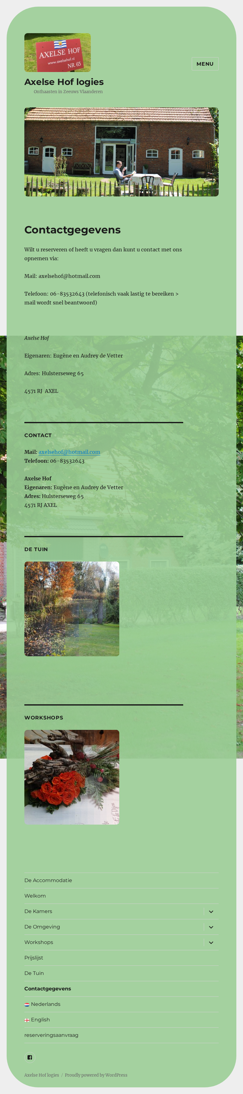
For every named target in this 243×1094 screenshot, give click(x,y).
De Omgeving (42, 927)
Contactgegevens (47, 989)
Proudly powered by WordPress (96, 1075)
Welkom (35, 896)
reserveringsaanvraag (51, 1035)
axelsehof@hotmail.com (69, 452)
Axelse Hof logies (64, 81)
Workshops (38, 942)
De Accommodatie (48, 880)
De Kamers (38, 911)
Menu (205, 64)
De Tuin (34, 973)
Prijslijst (33, 958)
